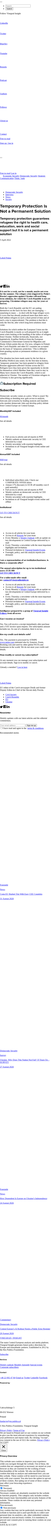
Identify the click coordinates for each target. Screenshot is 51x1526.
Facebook (43, 1378)
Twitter (27, 1378)
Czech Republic (12, 697)
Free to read (5, 139)
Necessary (7, 1488)
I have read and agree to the (23, 728)
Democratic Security (28, 176)
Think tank (19, 178)
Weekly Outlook (27, 538)
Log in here (22, 667)
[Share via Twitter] (1, 287)
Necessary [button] (4, 1485)
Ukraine (8, 702)
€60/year (3, 460)
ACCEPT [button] (4, 1442)
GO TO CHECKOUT (10, 513)
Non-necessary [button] (6, 1505)
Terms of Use (19, 1430)
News (7, 197)
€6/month (4, 416)
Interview (9, 194)
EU (6, 699)
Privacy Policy (6, 1430)
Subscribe (4, 1354)
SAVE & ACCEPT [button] (8, 1525)
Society (8, 199)
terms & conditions (35, 728)
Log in (13, 173)
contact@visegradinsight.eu (16, 580)
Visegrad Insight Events (35, 550)
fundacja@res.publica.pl (10, 1421)
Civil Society (11, 694)
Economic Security (11, 176)
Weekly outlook (7, 1365)
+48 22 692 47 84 (7, 1378)
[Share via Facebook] (4, 287)
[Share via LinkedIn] (8, 287)
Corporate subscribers (9, 1367)
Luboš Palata (5, 258)
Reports (20, 535)
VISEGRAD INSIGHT (11, 1338)
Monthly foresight (22, 1365)
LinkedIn (34, 1378)
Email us (19, 1378)
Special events (36, 1365)
